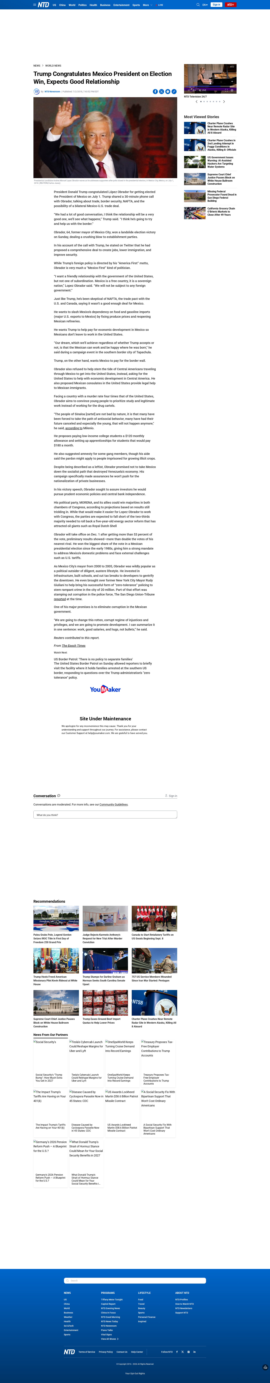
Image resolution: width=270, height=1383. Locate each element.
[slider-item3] (207, 101)
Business (68, 1312)
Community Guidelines (114, 804)
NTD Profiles (181, 1299)
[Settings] (232, 90)
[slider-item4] (210, 101)
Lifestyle (144, 1292)
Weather (68, 1317)
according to (73, 428)
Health (67, 1321)
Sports (67, 1334)
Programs (108, 1292)
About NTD (182, 1292)
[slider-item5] (213, 101)
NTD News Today (109, 1321)
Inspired (142, 1321)
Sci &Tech (69, 1326)
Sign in (216, 4)
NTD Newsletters (183, 1308)
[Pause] (188, 90)
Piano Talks (107, 1330)
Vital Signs (106, 1334)
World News (53, 65)
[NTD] (69, 1351)
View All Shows (108, 1339)
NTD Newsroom (52, 91)
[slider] (210, 86)
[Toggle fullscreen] (226, 90)
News (36, 65)
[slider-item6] (216, 101)
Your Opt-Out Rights (135, 1373)
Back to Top (265, 1367)
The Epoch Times (73, 646)
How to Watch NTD (184, 1304)
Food (140, 1299)
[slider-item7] (219, 101)
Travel (141, 1304)
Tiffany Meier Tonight (112, 1299)
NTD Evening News (110, 1308)
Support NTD (181, 1312)
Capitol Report (108, 1304)
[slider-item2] (204, 101)
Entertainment (71, 1330)
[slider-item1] (201, 101)
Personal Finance (146, 1317)
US (65, 1299)
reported (60, 599)
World (67, 1308)
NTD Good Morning (110, 1317)
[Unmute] (232, 81)
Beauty (141, 1308)
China (67, 1304)
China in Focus (108, 1312)
